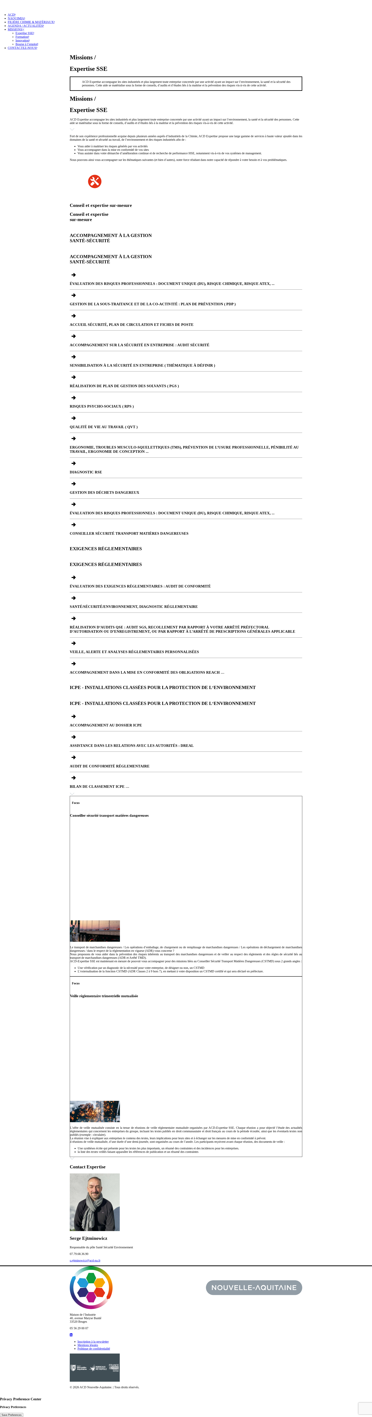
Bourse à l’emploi (26, 44)
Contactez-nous (22, 47)
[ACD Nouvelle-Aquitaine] (186, 5)
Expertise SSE (24, 33)
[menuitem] (190, 14)
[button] (71, 1335)
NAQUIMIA (16, 18)
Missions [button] (15, 29)
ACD (11, 14)
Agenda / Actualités (25, 25)
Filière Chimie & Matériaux (31, 22)
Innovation (22, 40)
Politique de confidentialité (94, 1348)
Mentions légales (88, 1345)
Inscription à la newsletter (93, 1341)
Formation (22, 36)
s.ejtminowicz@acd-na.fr (85, 1260)
